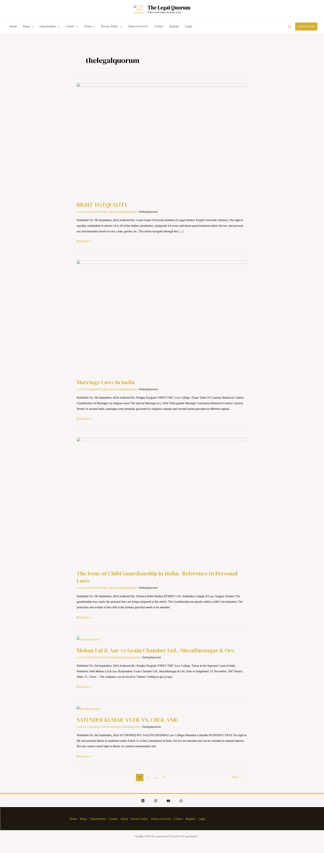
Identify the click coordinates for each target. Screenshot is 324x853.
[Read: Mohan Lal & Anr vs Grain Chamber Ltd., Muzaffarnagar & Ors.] (88, 638)
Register (174, 26)
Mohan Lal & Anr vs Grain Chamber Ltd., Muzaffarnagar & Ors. (156, 650)
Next (237, 777)
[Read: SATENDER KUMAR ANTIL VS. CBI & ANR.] (88, 708)
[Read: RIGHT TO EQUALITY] (162, 139)
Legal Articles (109, 211)
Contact (158, 26)
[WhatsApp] (181, 800)
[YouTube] (168, 800)
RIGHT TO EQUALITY (102, 205)
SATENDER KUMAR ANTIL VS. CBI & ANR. (127, 720)
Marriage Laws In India (106, 382)
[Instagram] (155, 800)
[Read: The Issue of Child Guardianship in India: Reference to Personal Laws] (162, 501)
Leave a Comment (87, 211)
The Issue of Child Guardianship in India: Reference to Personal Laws (157, 577)
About (88, 26)
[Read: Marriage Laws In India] (162, 316)
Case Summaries (110, 657)
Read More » (84, 241)
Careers (69, 26)
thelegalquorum (128, 211)
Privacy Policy (109, 26)
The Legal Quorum (169, 7)
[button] (289, 26)
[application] (32, 26)
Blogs (26, 26)
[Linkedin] (143, 800)
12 (164, 777)
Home (13, 26)
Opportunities (48, 26)
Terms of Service (138, 26)
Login (188, 26)
